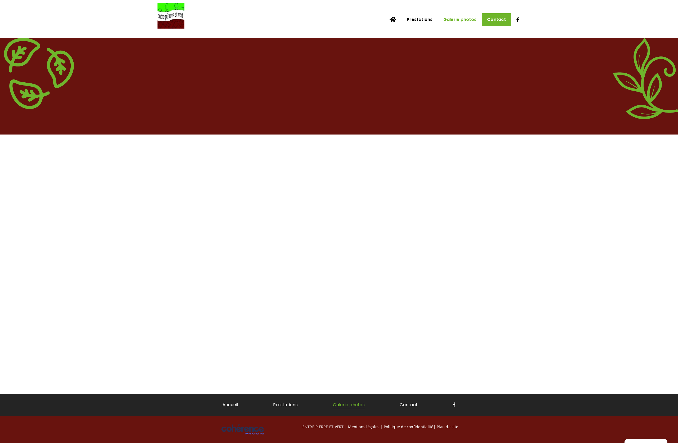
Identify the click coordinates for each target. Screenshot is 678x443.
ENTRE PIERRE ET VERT (323, 426)
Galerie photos (349, 405)
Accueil (230, 405)
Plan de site (447, 426)
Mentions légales (363, 426)
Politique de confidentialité (409, 426)
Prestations (285, 405)
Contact (409, 405)
